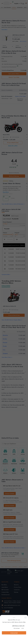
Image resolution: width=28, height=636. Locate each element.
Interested (14, 633)
